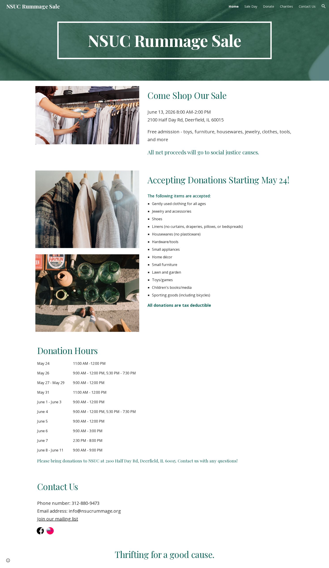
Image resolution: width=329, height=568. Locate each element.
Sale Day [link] (250, 6)
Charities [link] (286, 6)
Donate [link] (268, 6)
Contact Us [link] (307, 6)
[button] (323, 6)
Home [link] (234, 6)
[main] (164, 40)
